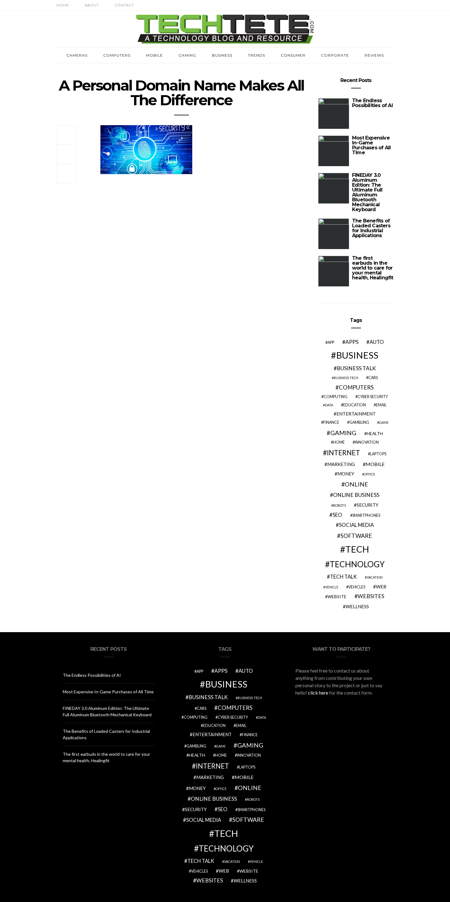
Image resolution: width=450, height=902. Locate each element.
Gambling (359, 422)
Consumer (293, 55)
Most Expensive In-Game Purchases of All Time (371, 145)
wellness (357, 606)
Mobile (154, 55)
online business (356, 495)
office (369, 474)
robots (339, 505)
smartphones (366, 515)
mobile (375, 464)
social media (356, 525)
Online (356, 484)
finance (331, 422)
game (383, 422)
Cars (373, 377)
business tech (346, 378)
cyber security (373, 396)
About (92, 5)
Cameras (77, 55)
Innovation (367, 442)
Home (63, 5)
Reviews (374, 55)
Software (356, 535)
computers (356, 387)
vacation (375, 577)
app (331, 342)
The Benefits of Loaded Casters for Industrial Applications (371, 228)
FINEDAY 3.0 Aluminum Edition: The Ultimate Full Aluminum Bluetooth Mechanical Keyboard (367, 192)
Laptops (378, 454)
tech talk (343, 576)
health (375, 433)
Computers (116, 55)
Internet (343, 453)
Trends (256, 55)
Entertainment (356, 413)
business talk (356, 368)
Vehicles (356, 587)
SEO (337, 515)
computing (335, 396)
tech (357, 549)
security (367, 505)
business (357, 355)
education (354, 405)
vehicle (331, 587)
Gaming (187, 55)
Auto (376, 342)
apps (351, 342)
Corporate (335, 55)
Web (381, 586)
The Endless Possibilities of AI (372, 103)
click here (318, 692)
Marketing (341, 464)
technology (357, 564)
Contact (124, 5)
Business (222, 55)
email (381, 405)
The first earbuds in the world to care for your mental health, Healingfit (372, 268)
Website (337, 596)
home (339, 442)
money (345, 473)
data (329, 405)
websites (371, 596)
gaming (343, 432)
